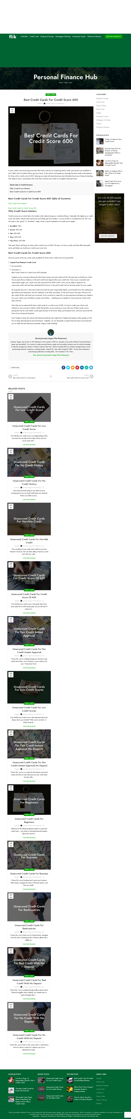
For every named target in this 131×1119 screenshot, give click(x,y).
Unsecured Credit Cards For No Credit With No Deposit (29, 1036)
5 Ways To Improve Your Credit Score (113, 140)
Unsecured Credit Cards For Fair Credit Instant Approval (29, 650)
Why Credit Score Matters (20, 188)
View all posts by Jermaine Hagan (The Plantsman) (51, 355)
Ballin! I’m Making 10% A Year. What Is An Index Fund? (113, 173)
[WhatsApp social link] (86, 367)
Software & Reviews (102, 127)
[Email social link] (73, 367)
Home (60, 82)
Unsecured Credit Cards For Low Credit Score (29, 427)
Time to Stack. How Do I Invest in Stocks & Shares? (83, 1098)
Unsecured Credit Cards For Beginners (29, 820)
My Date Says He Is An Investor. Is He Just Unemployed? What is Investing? (113, 151)
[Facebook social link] (63, 367)
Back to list (50, 376)
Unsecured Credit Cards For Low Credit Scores (29, 709)
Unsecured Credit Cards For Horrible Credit (29, 541)
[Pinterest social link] (77, 367)
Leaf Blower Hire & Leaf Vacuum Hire (86, 1116)
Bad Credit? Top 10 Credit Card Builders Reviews (83, 1079)
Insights (98, 113)
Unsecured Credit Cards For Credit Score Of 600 (29, 595)
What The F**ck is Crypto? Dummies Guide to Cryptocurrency (83, 1089)
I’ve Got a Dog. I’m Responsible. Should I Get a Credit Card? (114, 163)
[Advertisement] (65, 53)
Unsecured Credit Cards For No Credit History (29, 482)
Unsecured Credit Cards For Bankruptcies (29, 927)
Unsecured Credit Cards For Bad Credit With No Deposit (29, 981)
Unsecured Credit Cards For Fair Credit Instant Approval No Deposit (29, 764)
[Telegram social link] (91, 367)
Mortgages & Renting (103, 120)
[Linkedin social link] (82, 367)
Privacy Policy (100, 1096)
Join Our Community (114, 36)
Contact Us (99, 1093)
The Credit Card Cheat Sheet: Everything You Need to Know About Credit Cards (24, 1100)
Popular (98, 124)
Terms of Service (101, 1100)
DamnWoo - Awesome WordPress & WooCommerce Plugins (52, 1116)
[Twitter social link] (68, 367)
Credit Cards (68, 82)
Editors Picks (100, 109)
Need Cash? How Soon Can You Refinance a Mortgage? (113, 183)
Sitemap (98, 1103)
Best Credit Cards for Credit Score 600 (25, 191)
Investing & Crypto (102, 116)
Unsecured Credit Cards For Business (29, 873)
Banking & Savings (102, 98)
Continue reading (29, 444)
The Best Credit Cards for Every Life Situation (25, 1089)
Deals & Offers (101, 106)
